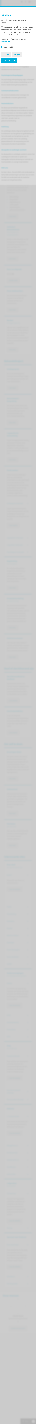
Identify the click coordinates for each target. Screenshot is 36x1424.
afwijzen (17, 55)
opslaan (6, 55)
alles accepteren (9, 60)
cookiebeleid (5, 42)
